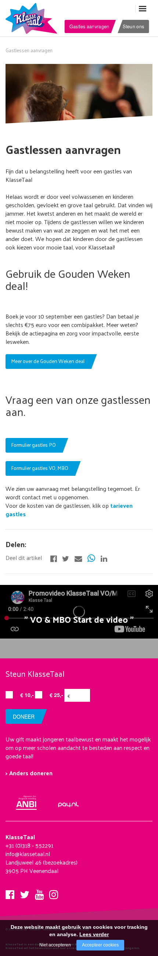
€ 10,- (27, 694)
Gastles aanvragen (89, 26)
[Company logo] (33, 17)
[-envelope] (78, 558)
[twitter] (24, 892)
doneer (24, 716)
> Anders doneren (29, 773)
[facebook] (10, 892)
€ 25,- (56, 694)
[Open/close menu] (142, 8)
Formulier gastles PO (33, 444)
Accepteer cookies (100, 945)
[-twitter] (65, 558)
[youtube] (39, 892)
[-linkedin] (104, 558)
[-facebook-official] (53, 558)
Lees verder (94, 934)
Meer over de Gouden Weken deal (48, 361)
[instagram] (53, 892)
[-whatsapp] (91, 558)
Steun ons (133, 26)
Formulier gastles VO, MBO (39, 467)
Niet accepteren (55, 945)
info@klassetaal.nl (28, 853)
